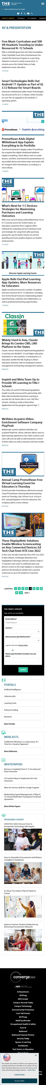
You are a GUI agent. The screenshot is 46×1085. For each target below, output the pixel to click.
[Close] (35, 1055)
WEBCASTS (11, 737)
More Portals (9, 724)
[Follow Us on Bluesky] (18, 13)
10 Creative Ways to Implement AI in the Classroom (20, 779)
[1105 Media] (23, 986)
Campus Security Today (23, 1002)
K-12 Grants (32, 18)
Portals (10, 685)
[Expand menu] (43, 4)
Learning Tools (10, 703)
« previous (8, 588)
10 (21, 592)
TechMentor (23, 1045)
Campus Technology (23, 1006)
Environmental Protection (23, 1009)
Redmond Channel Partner (23, 1035)
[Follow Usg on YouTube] (28, 13)
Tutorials (21, 18)
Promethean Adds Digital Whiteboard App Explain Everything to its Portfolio (18, 142)
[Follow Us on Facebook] (22, 13)
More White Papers (12, 806)
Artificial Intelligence (12, 689)
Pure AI (23, 1027)
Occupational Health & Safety (23, 1024)
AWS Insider (23, 999)
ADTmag (23, 995)
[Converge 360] (23, 977)
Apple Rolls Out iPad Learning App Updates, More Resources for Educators (21, 282)
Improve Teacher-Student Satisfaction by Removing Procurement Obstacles (21, 925)
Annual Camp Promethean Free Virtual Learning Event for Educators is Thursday (22, 483)
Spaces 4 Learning (23, 1042)
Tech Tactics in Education (23, 1049)
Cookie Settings (19, 1074)
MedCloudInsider (23, 1020)
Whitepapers (13, 764)
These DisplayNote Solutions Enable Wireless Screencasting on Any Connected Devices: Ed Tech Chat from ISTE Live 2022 (21, 546)
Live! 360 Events (23, 1013)
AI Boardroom (23, 991)
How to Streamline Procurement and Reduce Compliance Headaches (23, 858)
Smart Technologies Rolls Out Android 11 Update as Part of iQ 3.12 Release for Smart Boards (22, 84)
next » (27, 592)
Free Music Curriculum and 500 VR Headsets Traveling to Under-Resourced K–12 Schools (23, 44)
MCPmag (23, 1017)
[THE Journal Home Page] (12, 4)
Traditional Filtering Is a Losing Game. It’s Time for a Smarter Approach (21, 742)
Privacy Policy (23, 645)
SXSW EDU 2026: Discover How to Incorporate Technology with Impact (19, 825)
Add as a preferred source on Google (14, 9)
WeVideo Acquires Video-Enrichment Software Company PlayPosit (22, 422)
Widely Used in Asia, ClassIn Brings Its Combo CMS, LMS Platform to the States (20, 343)
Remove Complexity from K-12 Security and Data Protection (22, 770)
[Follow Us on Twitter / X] (25, 13)
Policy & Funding (11, 710)
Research (8, 716)
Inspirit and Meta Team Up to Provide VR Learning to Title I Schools (20, 382)
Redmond (23, 1031)
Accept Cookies (19, 1081)
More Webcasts (10, 751)
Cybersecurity (9, 696)
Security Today (23, 1038)
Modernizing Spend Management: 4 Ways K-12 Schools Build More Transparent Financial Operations (22, 796)
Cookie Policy (31, 1070)
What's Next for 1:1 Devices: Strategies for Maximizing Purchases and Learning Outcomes (19, 211)
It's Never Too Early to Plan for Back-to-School (20, 892)
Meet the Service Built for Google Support (21, 787)
